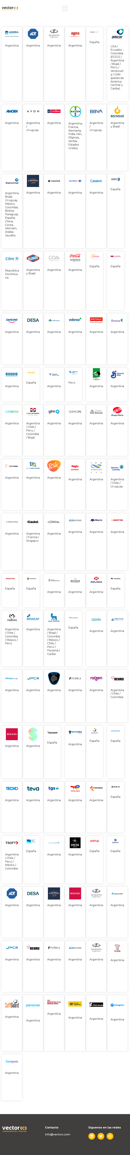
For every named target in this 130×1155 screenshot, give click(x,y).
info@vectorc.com (57, 1134)
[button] (65, 8)
